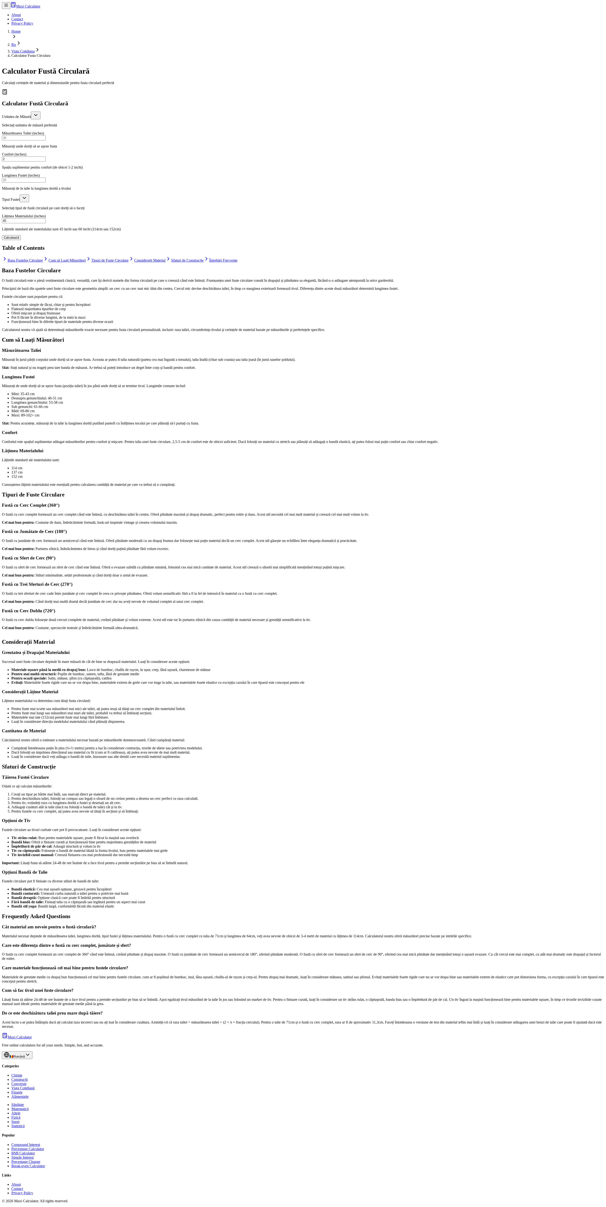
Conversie (19, 1084)
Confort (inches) (14, 154)
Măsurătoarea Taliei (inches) (23, 133)
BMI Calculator (23, 1153)
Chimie (16, 1075)
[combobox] (35, 115)
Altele (15, 1113)
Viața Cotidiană (23, 1088)
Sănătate (17, 1105)
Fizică (15, 1117)
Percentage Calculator (27, 1149)
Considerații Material (149, 260)
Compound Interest (25, 1145)
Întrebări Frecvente (223, 260)
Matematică (20, 1109)
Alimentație (20, 1097)
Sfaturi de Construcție (187, 260)
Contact (17, 19)
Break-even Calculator (28, 1166)
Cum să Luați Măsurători (67, 260)
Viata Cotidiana (23, 51)
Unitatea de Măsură (16, 117)
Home (16, 31)
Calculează (11, 237)
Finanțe (16, 1092)
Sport (15, 1122)
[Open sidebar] (6, 5)
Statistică (18, 1126)
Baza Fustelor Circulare (25, 260)
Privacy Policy (22, 23)
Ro (13, 45)
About (16, 15)
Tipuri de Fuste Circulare (110, 260)
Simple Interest (22, 1157)
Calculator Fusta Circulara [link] (30, 56)
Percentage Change (25, 1162)
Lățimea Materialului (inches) (24, 216)
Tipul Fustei (11, 199)
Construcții (19, 1079)
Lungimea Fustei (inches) (21, 175)
